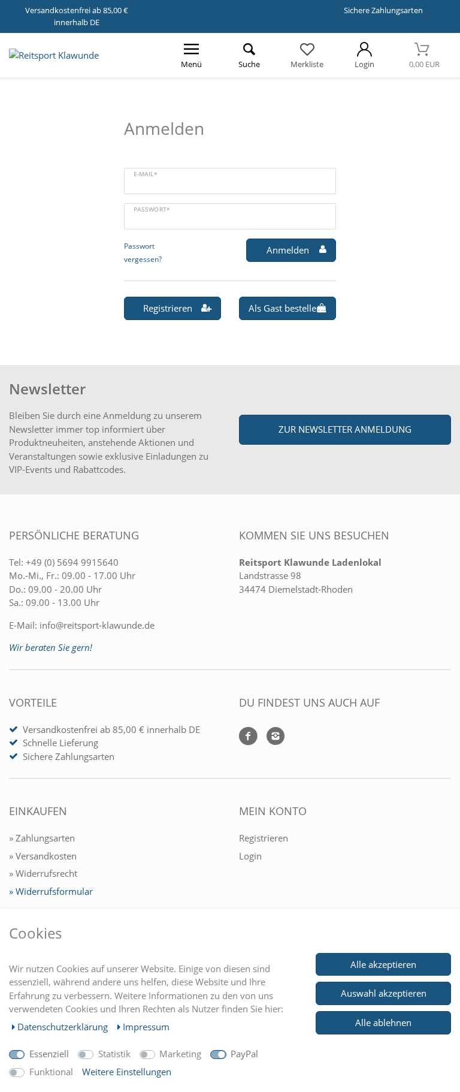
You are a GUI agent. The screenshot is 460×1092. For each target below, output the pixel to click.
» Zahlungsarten (42, 838)
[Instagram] (271, 737)
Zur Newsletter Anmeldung (345, 429)
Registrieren (167, 308)
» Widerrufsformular (51, 891)
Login (250, 856)
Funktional (51, 1072)
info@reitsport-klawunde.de (97, 625)
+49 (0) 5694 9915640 (72, 562)
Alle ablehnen (383, 1022)
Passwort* (152, 209)
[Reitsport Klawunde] (54, 55)
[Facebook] (248, 737)
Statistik (114, 1054)
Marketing (180, 1054)
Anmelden (288, 250)
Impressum (146, 1027)
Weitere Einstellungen (126, 1072)
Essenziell (49, 1054)
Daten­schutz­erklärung (63, 1027)
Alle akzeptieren (383, 964)
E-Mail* (145, 173)
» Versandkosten (43, 856)
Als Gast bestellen (285, 308)
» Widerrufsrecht (43, 873)
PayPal (244, 1054)
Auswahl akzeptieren (383, 993)
